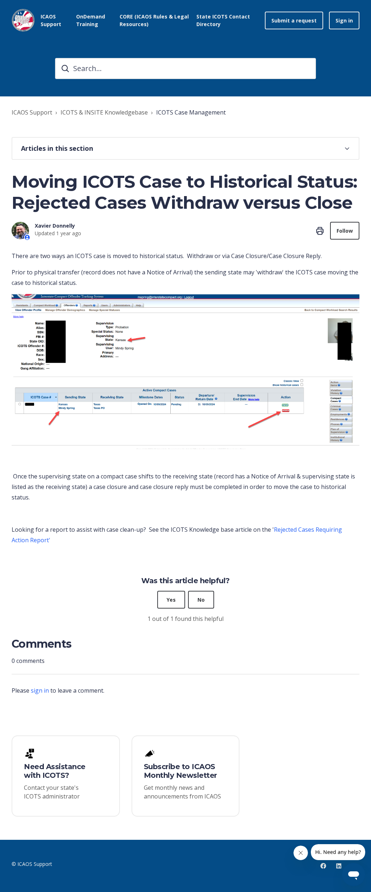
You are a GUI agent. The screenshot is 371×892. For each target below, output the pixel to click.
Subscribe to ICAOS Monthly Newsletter (180, 771)
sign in (40, 690)
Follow (345, 230)
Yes (171, 599)
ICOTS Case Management (191, 112)
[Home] (23, 20)
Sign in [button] (344, 20)
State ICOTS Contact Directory (223, 20)
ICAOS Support (32, 112)
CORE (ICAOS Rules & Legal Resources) (154, 20)
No (201, 599)
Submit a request (294, 20)
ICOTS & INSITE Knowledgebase (104, 112)
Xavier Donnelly (55, 225)
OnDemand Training (90, 20)
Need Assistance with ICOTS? (55, 771)
